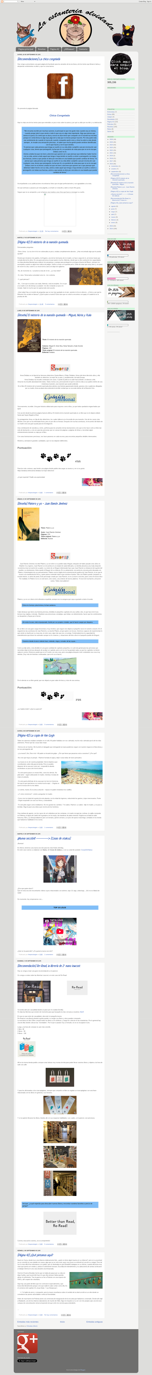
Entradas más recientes (27, 1322)
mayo (113, 212)
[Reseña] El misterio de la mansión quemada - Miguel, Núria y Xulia (54, 315)
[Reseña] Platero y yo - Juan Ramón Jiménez (42, 503)
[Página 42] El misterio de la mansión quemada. (42, 242)
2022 (111, 150)
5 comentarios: (49, 1244)
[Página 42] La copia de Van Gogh (35, 735)
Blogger (82, 1370)
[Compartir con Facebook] (69, 231)
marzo (113, 217)
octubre (114, 169)
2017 (111, 161)
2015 (111, 226)
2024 (111, 145)
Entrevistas (111, 112)
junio (113, 209)
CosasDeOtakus (86, 850)
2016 (111, 164)
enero (113, 222)
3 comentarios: (50, 304)
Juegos (109, 117)
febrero (113, 220)
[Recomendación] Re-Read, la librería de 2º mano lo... (120, 199)
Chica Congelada (60, 115)
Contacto (83, 49)
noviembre (115, 166)
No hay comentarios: (52, 231)
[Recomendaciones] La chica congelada (38, 59)
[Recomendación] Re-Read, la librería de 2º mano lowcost (48, 966)
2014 (111, 228)
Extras (109, 114)
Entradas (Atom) (32, 1326)
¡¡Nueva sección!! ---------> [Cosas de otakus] (44, 838)
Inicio (62, 1322)
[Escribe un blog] (65, 231)
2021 (111, 153)
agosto (113, 206)
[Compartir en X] (67, 231)
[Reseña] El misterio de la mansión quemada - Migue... (122, 183)
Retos (109, 129)
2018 (111, 158)
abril (112, 214)
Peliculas (110, 124)
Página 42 (54, 49)
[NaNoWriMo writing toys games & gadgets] (121, 255)
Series (109, 131)
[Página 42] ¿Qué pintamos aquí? (35, 1255)
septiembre (115, 171)
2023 (111, 147)
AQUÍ (82, 1012)
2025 (111, 142)
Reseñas (41, 49)
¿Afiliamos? (69, 49)
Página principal (25, 49)
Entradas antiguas (94, 1322)
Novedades (111, 119)
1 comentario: (49, 492)
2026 (111, 139)
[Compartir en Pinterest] (71, 231)
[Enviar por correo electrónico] (63, 231)
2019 (111, 155)
